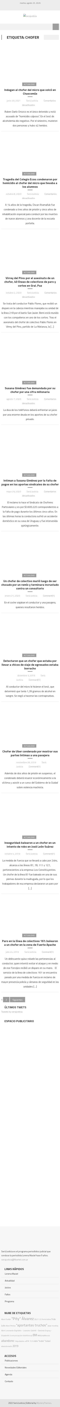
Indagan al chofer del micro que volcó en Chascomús (30, 92)
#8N (36, 1341)
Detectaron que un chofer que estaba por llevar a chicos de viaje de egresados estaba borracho (30, 664)
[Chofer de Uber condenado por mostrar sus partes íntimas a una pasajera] (30, 722)
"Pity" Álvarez (22, 1318)
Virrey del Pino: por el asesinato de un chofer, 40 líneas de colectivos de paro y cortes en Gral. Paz (30, 281)
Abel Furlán (6, 1319)
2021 (36, 1319)
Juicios (8, 1287)
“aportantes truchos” (31, 1325)
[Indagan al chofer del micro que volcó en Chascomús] (30, 61)
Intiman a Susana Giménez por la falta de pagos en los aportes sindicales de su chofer (30, 482)
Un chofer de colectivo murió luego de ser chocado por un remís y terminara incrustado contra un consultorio (30, 584)
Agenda (8, 1374)
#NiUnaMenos (44, 1335)
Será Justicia (32, 100)
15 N (32, 1341)
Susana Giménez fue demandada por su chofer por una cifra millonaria (30, 390)
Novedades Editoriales (16, 1367)
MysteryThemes (44, 1403)
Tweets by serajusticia (11, 1011)
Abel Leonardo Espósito (11, 1330)
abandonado (6, 1346)
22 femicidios (45, 1319)
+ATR (27, 1341)
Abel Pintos (11, 1325)
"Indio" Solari (44, 1341)
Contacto (9, 1381)
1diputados (19, 1341)
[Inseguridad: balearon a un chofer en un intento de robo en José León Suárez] (30, 814)
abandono (7, 1340)
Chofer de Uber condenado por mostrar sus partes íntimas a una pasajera (30, 753)
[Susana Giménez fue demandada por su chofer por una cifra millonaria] (30, 356)
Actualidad (29, 84)
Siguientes (17, 999)
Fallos (7, 1294)
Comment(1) (49, 595)
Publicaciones (11, 1360)
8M (35, 1335)
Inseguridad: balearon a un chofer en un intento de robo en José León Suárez (30, 844)
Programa (9, 1301)
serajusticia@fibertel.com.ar (14, 1259)
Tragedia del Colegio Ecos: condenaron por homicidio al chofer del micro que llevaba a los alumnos (30, 183)
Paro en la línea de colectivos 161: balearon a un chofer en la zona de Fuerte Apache (30, 943)
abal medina (53, 1325)
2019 (15, 1346)
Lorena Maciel (11, 1273)
